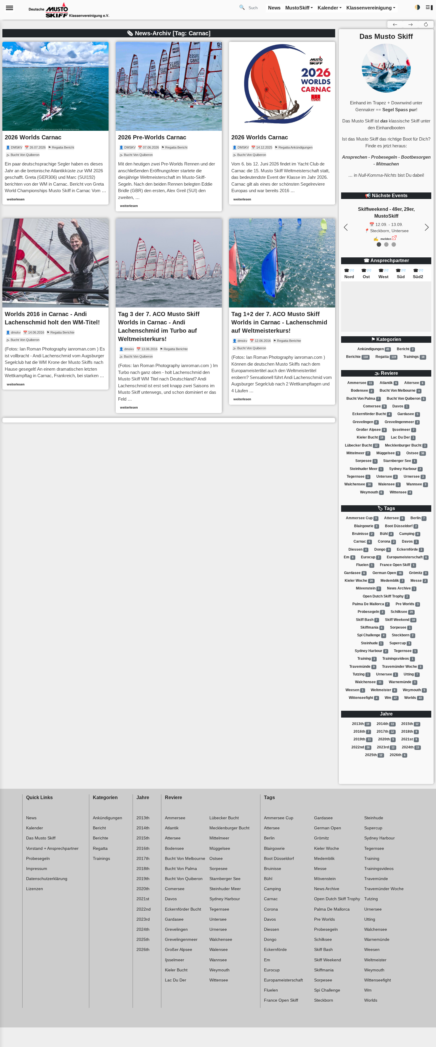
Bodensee (361, 391)
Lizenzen (34, 888)
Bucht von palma (362, 398)
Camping (409, 534)
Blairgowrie (366, 526)
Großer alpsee (370, 430)
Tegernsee (358, 476)
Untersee (386, 476)
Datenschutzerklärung (46, 878)
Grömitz (418, 573)
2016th (361, 731)
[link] (55, 123)
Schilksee (402, 612)
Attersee (413, 383)
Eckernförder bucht (371, 414)
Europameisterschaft (407, 557)
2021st (409, 739)
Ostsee (415, 453)
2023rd (385, 747)
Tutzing (361, 674)
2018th (409, 731)
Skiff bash (367, 620)
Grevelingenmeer (401, 422)
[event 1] (386, 244)
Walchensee (357, 484)
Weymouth (371, 492)
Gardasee (407, 414)
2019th (362, 739)
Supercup (399, 643)
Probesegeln (370, 612)
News (31, 817)
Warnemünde (402, 682)
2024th (410, 747)
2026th (397, 755)
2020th (386, 739)
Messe (418, 581)
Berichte (357, 357)
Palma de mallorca (370, 604)
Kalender (34, 828)
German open (387, 573)
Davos (400, 406)
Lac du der (402, 437)
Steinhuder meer (366, 469)
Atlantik (388, 383)
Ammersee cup (361, 518)
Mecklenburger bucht (405, 445)
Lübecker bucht (361, 445)
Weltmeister (383, 690)
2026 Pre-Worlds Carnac (152, 137)
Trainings (413, 357)
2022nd (360, 747)
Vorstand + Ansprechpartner (52, 848)
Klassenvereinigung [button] (369, 7)
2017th (385, 731)
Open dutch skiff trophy (385, 596)
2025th (373, 755)
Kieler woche (359, 581)
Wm (391, 698)
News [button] (274, 7)
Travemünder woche (401, 666)
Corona (386, 541)
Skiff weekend (400, 620)
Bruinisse (362, 534)
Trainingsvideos (397, 658)
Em (349, 557)
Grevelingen (365, 422)
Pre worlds (407, 604)
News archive (401, 588)
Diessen (358, 549)
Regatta (385, 357)
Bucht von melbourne (400, 391)
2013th (360, 724)
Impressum (36, 868)
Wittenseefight (363, 698)
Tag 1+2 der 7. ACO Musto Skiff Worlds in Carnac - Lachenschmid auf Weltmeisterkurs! (279, 322)
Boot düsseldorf (401, 526)
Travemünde (362, 666)
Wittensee (400, 492)
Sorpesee (365, 461)
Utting (411, 674)
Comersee (374, 406)
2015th (410, 724)
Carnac (362, 541)
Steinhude (371, 643)
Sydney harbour (405, 469)
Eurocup (370, 557)
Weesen (354, 690)
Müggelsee (387, 453)
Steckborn (402, 635)
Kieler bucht (370, 437)
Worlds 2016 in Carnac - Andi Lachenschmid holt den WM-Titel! (52, 318)
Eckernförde (409, 549)
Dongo (381, 549)
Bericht (405, 349)
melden (386, 238)
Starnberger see (399, 461)
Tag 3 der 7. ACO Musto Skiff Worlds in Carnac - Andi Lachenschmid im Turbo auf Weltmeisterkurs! (159, 326)
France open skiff (397, 565)
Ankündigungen (373, 349)
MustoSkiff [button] (297, 7)
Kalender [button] (328, 7)
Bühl (386, 534)
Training (366, 658)
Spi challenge (370, 635)
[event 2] (394, 244)
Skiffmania (371, 627)
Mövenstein (368, 588)
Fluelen (364, 565)
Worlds (413, 698)
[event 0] (379, 244)
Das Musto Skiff (40, 838)
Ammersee (359, 383)
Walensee (388, 484)
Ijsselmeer (403, 430)
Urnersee (414, 476)
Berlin (417, 518)
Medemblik (392, 581)
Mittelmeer (357, 453)
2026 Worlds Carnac (33, 137)
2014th (385, 724)
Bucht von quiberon (405, 398)
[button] (429, 7)
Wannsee (416, 484)
